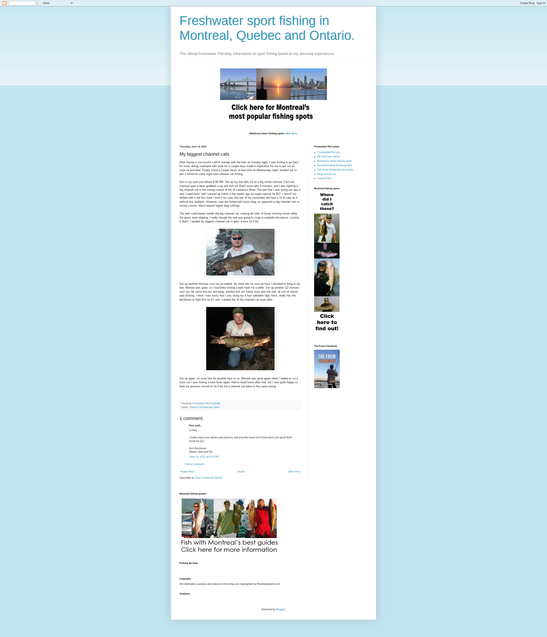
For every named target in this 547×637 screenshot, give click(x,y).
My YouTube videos (328, 156)
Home (241, 471)
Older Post (294, 471)
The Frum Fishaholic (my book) (335, 169)
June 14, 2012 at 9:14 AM (204, 456)
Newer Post (187, 471)
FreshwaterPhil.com (328, 152)
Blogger (280, 609)
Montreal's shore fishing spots (334, 161)
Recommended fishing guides (334, 165)
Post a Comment (194, 464)
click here (291, 133)
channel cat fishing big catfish (204, 407)
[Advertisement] (257, 568)
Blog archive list (326, 174)
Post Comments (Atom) (208, 477)
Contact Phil (324, 178)
